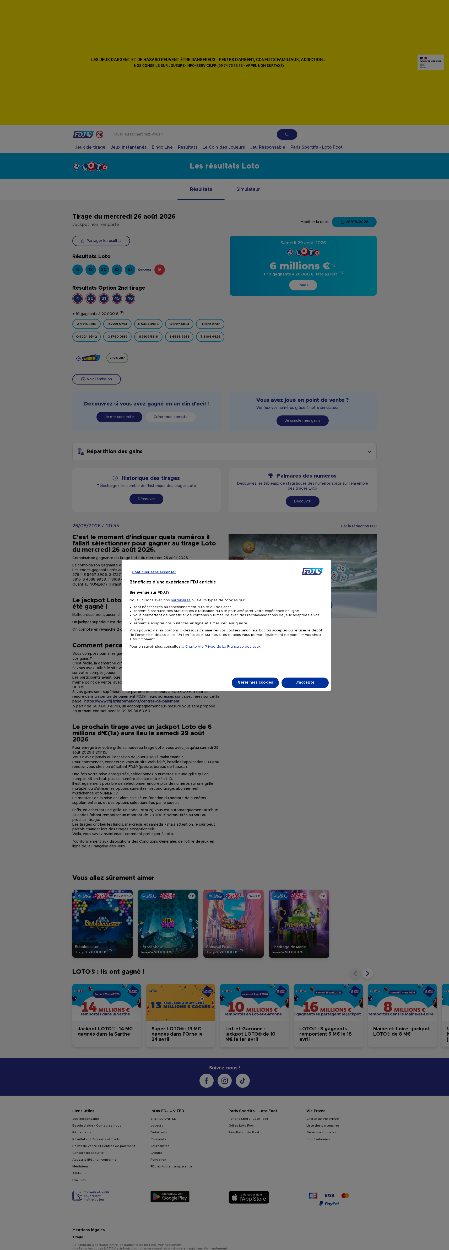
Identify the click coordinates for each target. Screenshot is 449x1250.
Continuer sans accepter (154, 572)
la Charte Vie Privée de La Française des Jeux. (221, 646)
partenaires (181, 600)
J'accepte (305, 682)
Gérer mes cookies (255, 682)
